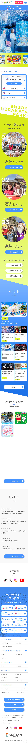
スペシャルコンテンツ (6, 685)
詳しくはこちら (14, 167)
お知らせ (3, 658)
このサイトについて (5, 723)
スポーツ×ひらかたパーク (20, 689)
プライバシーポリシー (6, 717)
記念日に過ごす (14, 276)
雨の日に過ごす (14, 270)
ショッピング (18, 666)
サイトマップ (4, 715)
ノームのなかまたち (19, 692)
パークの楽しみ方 (5, 670)
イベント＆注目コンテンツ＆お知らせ (10, 650)
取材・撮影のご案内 (14, 700)
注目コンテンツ (18, 654)
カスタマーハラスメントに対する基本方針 (10, 720)
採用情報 (14, 710)
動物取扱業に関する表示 (18, 715)
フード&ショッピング (6, 662)
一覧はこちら (14, 387)
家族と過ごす (4, 677)
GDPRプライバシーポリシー (18, 717)
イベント (3, 654)
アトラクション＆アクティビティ (9, 639)
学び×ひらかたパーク (5, 692)
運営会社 (10, 715)
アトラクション (4, 643)
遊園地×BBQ (14, 265)
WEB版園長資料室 (5, 689)
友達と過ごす (4, 674)
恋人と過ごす (18, 674)
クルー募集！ (14, 705)
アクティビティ (18, 643)
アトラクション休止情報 (6, 646)
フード (2, 666)
